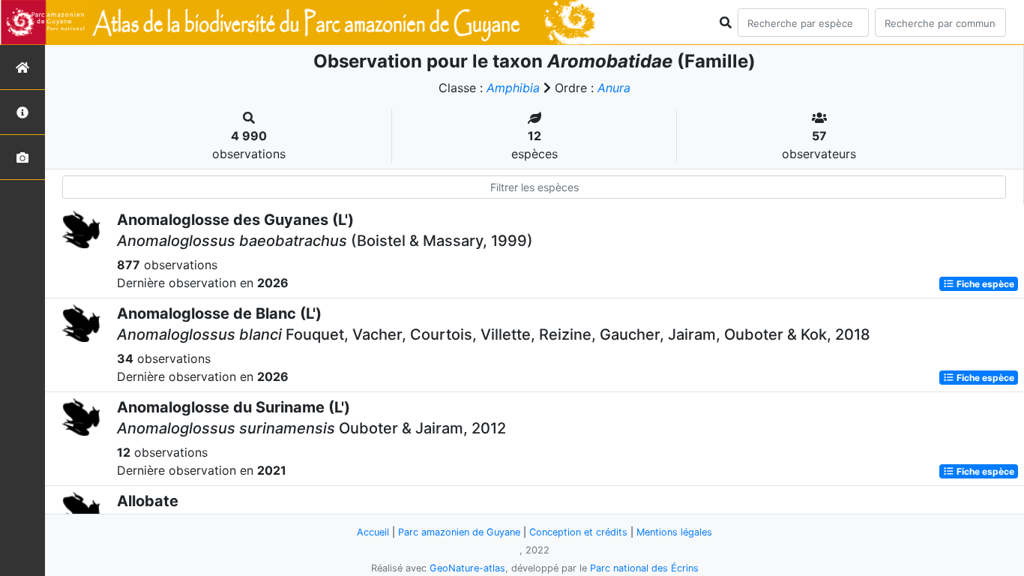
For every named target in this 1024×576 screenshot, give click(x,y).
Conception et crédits (578, 532)
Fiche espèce (984, 284)
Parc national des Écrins (644, 568)
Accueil (373, 532)
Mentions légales (674, 532)
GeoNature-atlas (467, 568)
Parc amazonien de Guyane (459, 532)
